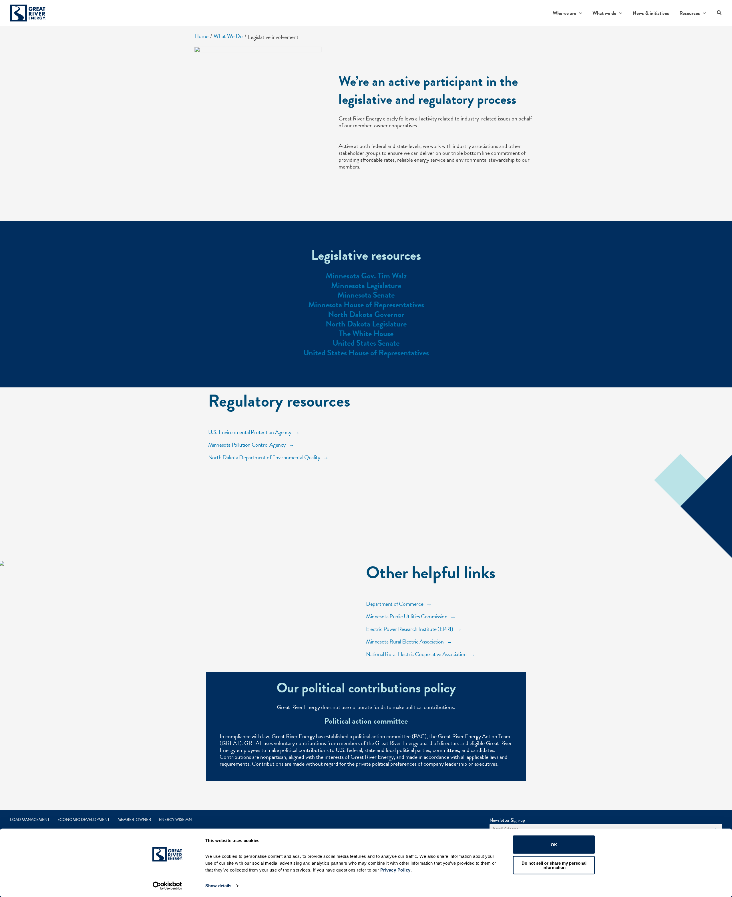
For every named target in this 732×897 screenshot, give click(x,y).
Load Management (29, 820)
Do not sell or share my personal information (554, 865)
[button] (567, 13)
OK (554, 844)
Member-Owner (134, 820)
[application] (579, 13)
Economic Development (83, 820)
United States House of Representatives (366, 353)
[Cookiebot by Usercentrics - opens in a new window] (167, 886)
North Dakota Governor (366, 314)
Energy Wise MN (175, 820)
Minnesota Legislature (366, 285)
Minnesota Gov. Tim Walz (366, 276)
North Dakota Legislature (366, 324)
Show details (218, 885)
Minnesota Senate (366, 295)
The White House (366, 333)
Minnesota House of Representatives (366, 304)
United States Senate (366, 343)
